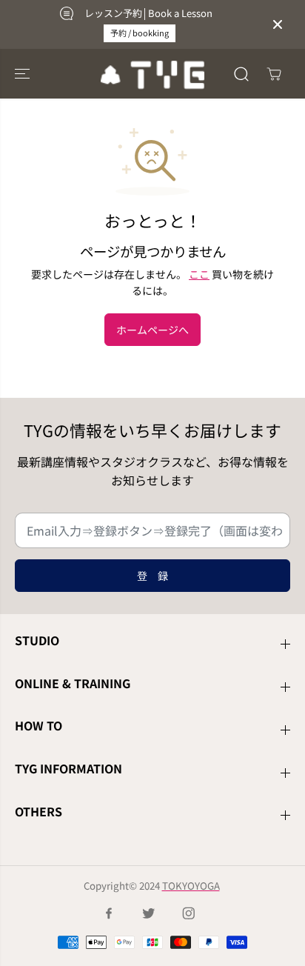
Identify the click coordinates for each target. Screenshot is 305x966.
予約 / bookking (139, 33)
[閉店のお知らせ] (277, 24)
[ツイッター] (149, 913)
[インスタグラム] (188, 913)
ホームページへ (152, 329)
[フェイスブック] (109, 913)
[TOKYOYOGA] (152, 74)
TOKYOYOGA (191, 886)
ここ (199, 274)
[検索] (241, 74)
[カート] (274, 74)
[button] (24, 74)
